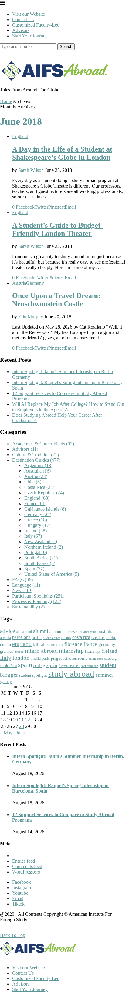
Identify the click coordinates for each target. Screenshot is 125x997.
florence (73, 644)
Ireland (35, 530)
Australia (37, 470)
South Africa (41, 557)
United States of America (51, 574)
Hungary (37, 525)
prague (56, 658)
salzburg (110, 658)
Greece (35, 519)
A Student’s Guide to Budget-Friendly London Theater (57, 229)
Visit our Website (28, 14)
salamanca (96, 658)
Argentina (38, 465)
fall (35, 644)
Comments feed (27, 866)
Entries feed (23, 861)
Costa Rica (39, 487)
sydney (6, 681)
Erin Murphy (30, 316)
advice (7, 631)
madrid (36, 658)
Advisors (20, 30)
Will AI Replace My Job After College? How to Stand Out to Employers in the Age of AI (68, 407)
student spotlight (33, 675)
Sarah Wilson (31, 170)
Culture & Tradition (35, 454)
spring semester (63, 665)
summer (104, 675)
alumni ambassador (65, 631)
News (22, 590)
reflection (70, 658)
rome (83, 658)
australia (105, 631)
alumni (40, 631)
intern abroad (41, 650)
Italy (33, 536)
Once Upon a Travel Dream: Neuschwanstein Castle (56, 300)
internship (71, 650)
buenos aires (51, 638)
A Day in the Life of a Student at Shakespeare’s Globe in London (62, 153)
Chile (32, 481)
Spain (34, 568)
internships (93, 652)
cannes (66, 638)
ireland (109, 651)
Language (26, 585)
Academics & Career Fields (43, 443)
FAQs (22, 579)
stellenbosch (89, 666)
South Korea (39, 563)
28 (21, 726)
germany (107, 644)
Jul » (20, 732)
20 (15, 719)
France (35, 503)
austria (5, 637)
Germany (35, 283)
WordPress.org (26, 871)
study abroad (71, 673)
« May (6, 732)
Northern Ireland (43, 547)
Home (6, 101)
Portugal (35, 552)
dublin (5, 644)
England (20, 136)
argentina (89, 631)
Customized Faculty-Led (35, 24)
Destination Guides (36, 460)
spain (25, 664)
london (20, 657)
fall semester (51, 644)
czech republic (103, 637)
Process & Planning (36, 601)
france (90, 644)
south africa (8, 666)
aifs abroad (24, 632)
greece (19, 651)
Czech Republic (44, 492)
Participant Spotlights (38, 595)
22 (27, 719)
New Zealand (40, 541)
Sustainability (28, 606)
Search (66, 46)
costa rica (81, 637)
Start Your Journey (30, 35)
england (22, 643)
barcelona (21, 637)
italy (5, 657)
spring (39, 665)
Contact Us (23, 19)
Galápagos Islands (45, 508)
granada (6, 651)
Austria (19, 283)
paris (46, 658)
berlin (37, 637)
